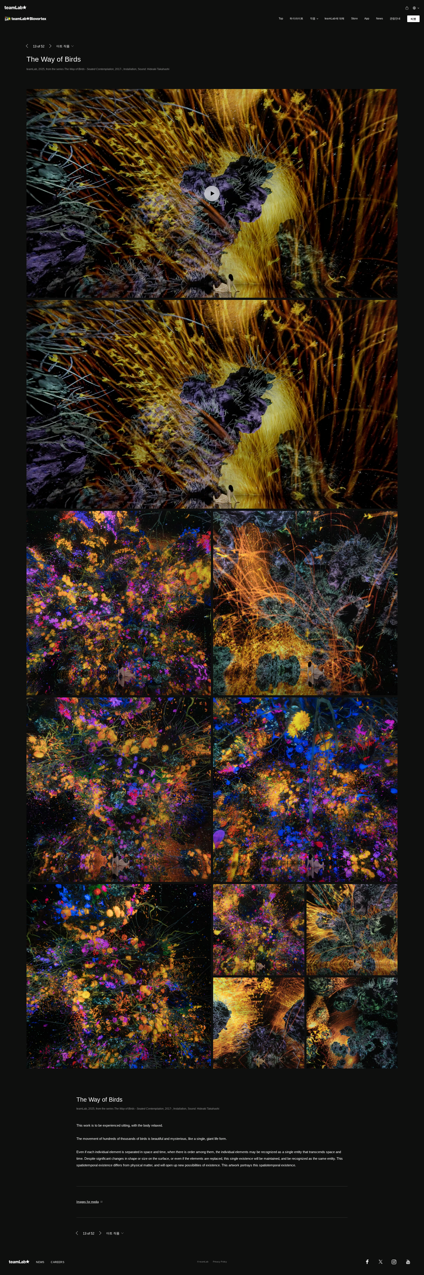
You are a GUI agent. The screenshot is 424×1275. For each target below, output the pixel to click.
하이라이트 (296, 18)
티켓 (413, 19)
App (366, 18)
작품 (312, 18)
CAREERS (57, 1262)
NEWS (40, 1262)
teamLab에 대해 (334, 18)
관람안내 (395, 18)
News (379, 18)
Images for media (87, 1201)
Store (354, 18)
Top (281, 18)
